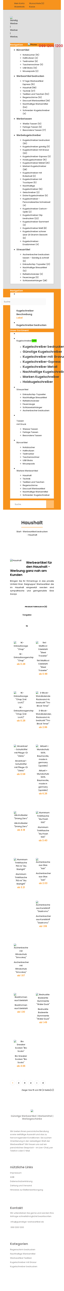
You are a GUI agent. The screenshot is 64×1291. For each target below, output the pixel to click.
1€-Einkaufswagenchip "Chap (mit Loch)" (24, 712)
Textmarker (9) (30, 61)
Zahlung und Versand (21, 1185)
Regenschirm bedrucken (22, 1249)
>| (43, 1083)
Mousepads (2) (30, 71)
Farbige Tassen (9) (32, 126)
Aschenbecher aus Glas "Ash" (43, 876)
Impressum (16, 1172)
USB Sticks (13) (30, 67)
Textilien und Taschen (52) (36, 94)
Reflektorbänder (31, 400)
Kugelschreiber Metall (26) (36, 162)
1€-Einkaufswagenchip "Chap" (24, 657)
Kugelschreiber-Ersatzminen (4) (31, 243)
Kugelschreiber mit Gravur (23, 1262)
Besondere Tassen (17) (34, 130)
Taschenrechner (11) (33, 64)
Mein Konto (19, 3)
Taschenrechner (31, 457)
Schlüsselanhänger (32, 407)
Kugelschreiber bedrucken (23, 1266)
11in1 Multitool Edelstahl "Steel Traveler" (43, 665)
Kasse (32, 6)
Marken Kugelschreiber (41, 377)
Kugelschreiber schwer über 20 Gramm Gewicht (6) (35, 234)
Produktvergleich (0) (36, 606)
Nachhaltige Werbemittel (35, 491)
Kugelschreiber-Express (42, 361)
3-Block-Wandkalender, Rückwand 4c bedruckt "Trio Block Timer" (44, 717)
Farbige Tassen (30, 432)
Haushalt (27, 475)
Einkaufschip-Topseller (34, 394)
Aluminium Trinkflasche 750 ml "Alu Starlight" (21, 879)
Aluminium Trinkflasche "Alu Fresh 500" (43, 832)
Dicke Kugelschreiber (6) (35, 195)
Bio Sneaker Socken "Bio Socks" (21, 1059)
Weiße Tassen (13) (32, 123)
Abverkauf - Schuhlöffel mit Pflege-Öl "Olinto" (21, 765)
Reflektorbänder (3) (33, 274)
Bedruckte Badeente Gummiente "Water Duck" (43, 1014)
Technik (26, 478)
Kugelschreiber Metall (40, 366)
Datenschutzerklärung (21, 1181)
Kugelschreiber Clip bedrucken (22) (33, 217)
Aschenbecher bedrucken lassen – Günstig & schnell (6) (36, 258)
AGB (12, 1177)
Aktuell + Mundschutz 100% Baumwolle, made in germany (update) (43, 780)
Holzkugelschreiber (38, 382)
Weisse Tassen (30, 429)
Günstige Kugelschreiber (42, 351)
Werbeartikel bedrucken (35, 531)
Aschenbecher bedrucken (36, 410)
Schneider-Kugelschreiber (36, 495)
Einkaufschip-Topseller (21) (36, 264)
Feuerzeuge (29, 404)
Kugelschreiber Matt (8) (35, 228)
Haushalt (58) (29, 87)
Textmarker (28, 453)
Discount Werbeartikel (34, 488)
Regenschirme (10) (32, 97)
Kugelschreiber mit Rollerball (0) (32, 174)
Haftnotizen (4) (30, 57)
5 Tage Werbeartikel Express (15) (33, 83)
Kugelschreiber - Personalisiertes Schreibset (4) (36, 202)
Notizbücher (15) (31, 54)
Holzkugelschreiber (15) (35, 159)
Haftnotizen (28, 450)
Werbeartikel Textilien (21, 1257)
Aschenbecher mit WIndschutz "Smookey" (21, 967)
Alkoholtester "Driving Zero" (21, 825)
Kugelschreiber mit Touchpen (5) (32, 181)
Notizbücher (29, 447)
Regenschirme (30, 485)
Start (18, 531)
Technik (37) (29, 90)
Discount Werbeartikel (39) (36, 100)
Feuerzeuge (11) (31, 277)
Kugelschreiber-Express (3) (37, 156)
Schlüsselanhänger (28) (35, 280)
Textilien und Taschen (33, 482)
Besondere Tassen (32, 435)
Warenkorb (19, 6)
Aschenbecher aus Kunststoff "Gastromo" (43, 919)
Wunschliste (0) (36, 3)
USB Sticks (28, 460)
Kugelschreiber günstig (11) (36, 146)
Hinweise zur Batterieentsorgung (26, 1189)
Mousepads (29, 463)
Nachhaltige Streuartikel (35, 397)
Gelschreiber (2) (31, 192)
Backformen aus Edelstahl (21, 1007)
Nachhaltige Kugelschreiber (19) (32, 187)
